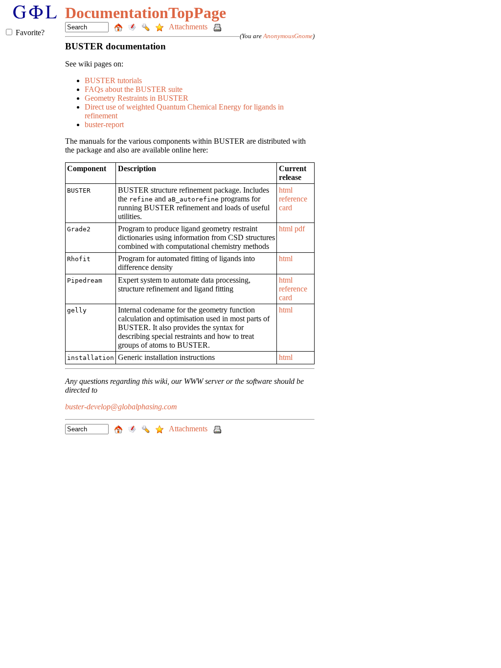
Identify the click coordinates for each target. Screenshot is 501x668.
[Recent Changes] (133, 26)
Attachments (189, 26)
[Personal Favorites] (160, 26)
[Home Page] (119, 26)
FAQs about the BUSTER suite (133, 89)
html (286, 190)
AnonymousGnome (288, 36)
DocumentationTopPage (145, 13)
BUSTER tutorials (113, 80)
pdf (300, 228)
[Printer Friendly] (217, 26)
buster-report (104, 124)
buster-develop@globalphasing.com (121, 406)
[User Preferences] (147, 26)
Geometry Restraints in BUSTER (136, 98)
